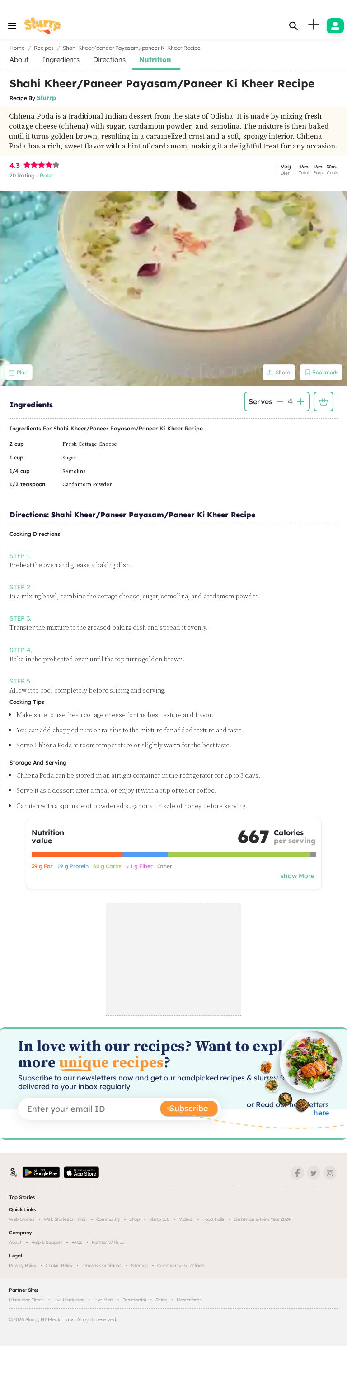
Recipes (44, 47)
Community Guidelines (180, 1265)
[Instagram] (330, 1173)
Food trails (213, 1219)
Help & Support (46, 1242)
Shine (161, 1300)
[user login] (335, 25)
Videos (186, 1219)
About (15, 1242)
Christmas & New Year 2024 (262, 1219)
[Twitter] (313, 1173)
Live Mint (103, 1300)
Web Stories (21, 1219)
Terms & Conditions (102, 1265)
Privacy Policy (22, 1265)
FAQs (76, 1242)
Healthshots (189, 1300)
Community (108, 1219)
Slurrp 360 (159, 1219)
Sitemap (139, 1265)
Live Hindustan (68, 1300)
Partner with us (108, 1242)
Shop (134, 1219)
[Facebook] (297, 1173)
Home (17, 47)
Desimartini (134, 1300)
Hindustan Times (26, 1300)
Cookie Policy (59, 1265)
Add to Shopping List (323, 401)
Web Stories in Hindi (65, 1219)
